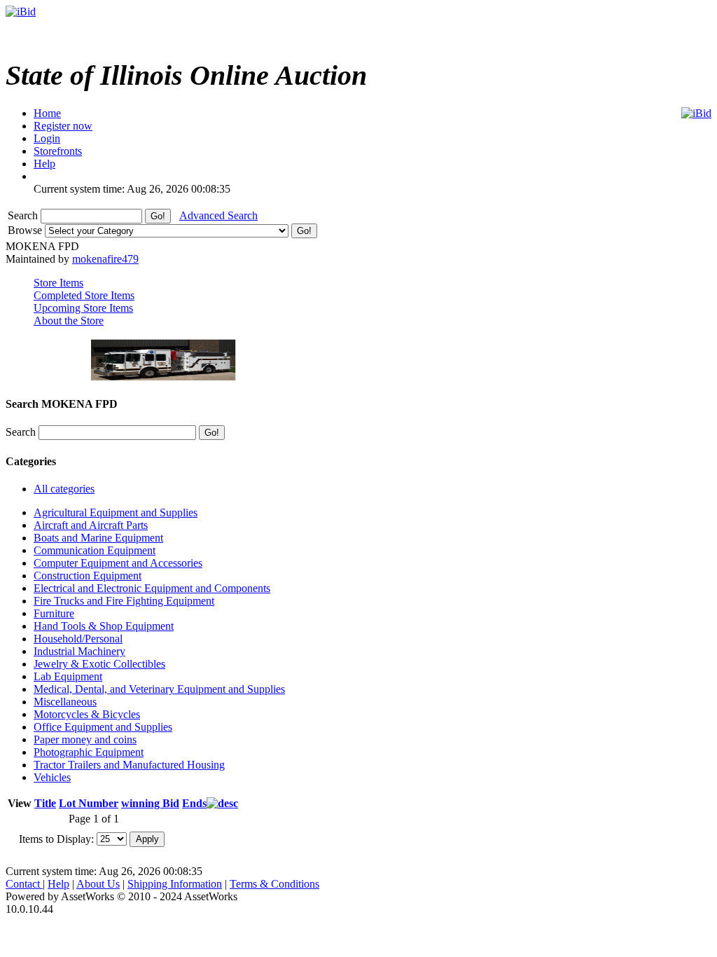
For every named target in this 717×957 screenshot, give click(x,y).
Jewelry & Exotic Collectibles (99, 664)
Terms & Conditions (274, 884)
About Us (98, 884)
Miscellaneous (65, 702)
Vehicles (52, 777)
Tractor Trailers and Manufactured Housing (129, 765)
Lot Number (88, 803)
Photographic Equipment (89, 752)
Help (58, 884)
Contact (24, 884)
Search (24, 215)
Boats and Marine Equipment (98, 538)
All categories (64, 489)
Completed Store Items (84, 295)
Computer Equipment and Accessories (118, 563)
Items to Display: (56, 838)
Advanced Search (218, 215)
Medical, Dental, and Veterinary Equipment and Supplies (159, 689)
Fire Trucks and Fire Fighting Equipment (124, 601)
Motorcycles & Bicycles (87, 714)
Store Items (58, 283)
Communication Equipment (94, 550)
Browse (26, 230)
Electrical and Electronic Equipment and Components (152, 588)
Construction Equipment (87, 575)
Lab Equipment (68, 676)
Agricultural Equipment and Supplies (115, 512)
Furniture (54, 613)
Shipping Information (174, 884)
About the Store (69, 320)
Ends (194, 803)
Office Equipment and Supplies (103, 727)
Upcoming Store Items (83, 308)
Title (45, 803)
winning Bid (150, 803)
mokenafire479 (105, 259)
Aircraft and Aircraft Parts (91, 525)
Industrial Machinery (79, 651)
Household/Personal (78, 639)
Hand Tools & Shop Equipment (104, 626)
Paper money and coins (85, 739)
